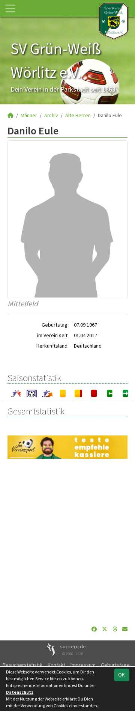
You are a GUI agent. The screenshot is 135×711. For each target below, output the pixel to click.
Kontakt (56, 664)
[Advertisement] (67, 542)
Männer (29, 115)
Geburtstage (115, 664)
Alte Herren (78, 115)
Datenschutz (19, 692)
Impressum (83, 664)
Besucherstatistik (22, 664)
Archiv (51, 115)
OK (121, 674)
